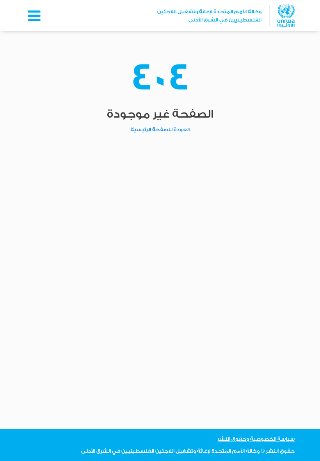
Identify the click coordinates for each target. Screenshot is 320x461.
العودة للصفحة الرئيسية (160, 129)
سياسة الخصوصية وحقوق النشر (256, 439)
